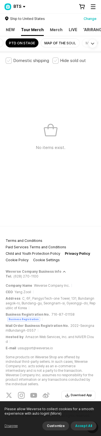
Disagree (11, 426)
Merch (56, 29)
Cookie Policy (17, 260)
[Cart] (82, 6)
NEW (10, 29)
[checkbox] (27, 61)
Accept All (83, 426)
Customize (56, 426)
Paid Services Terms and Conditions (36, 247)
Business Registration (24, 319)
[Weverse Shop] (7, 6)
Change (90, 19)
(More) (55, 413)
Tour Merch (32, 29)
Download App (81, 395)
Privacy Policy (77, 253)
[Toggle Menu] (93, 6)
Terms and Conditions (24, 240)
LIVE (73, 29)
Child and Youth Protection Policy (33, 253)
